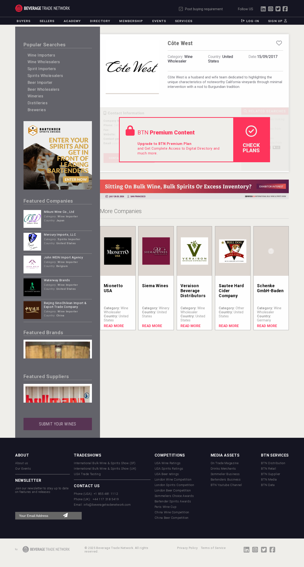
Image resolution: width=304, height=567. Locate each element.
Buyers (23, 21)
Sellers (47, 21)
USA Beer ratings (167, 474)
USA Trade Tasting (87, 474)
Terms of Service (213, 548)
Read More (114, 326)
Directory (100, 21)
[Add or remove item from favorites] (279, 43)
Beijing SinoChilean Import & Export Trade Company (65, 305)
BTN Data (268, 485)
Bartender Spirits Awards (173, 501)
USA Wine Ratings (168, 463)
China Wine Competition (172, 512)
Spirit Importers (42, 69)
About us (21, 463)
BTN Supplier (270, 474)
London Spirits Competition (174, 485)
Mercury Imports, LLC (60, 234)
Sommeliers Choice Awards (174, 496)
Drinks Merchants (223, 468)
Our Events (23, 468)
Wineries (35, 96)
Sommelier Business (225, 474)
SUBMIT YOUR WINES (57, 424)
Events (159, 21)
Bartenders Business (226, 479)
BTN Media (269, 479)
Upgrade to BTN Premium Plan (164, 144)
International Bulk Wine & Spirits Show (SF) (105, 463)
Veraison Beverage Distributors (193, 290)
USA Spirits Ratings (169, 468)
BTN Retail (268, 468)
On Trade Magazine (225, 463)
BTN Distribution (273, 463)
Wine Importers (41, 55)
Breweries (37, 110)
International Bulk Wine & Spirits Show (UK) (105, 468)
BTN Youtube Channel (226, 485)
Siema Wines (155, 285)
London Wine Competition (173, 479)
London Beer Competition (173, 490)
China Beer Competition (172, 517)
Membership (131, 21)
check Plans (251, 147)
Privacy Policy (187, 548)
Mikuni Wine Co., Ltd (59, 212)
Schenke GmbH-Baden (270, 288)
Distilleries (38, 103)
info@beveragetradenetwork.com (107, 504)
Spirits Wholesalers (45, 75)
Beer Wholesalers (44, 89)
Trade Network (42, 8)
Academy (72, 21)
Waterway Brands (57, 280)
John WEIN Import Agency (63, 257)
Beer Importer (40, 82)
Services (183, 21)
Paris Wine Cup (166, 507)
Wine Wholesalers (44, 62)
